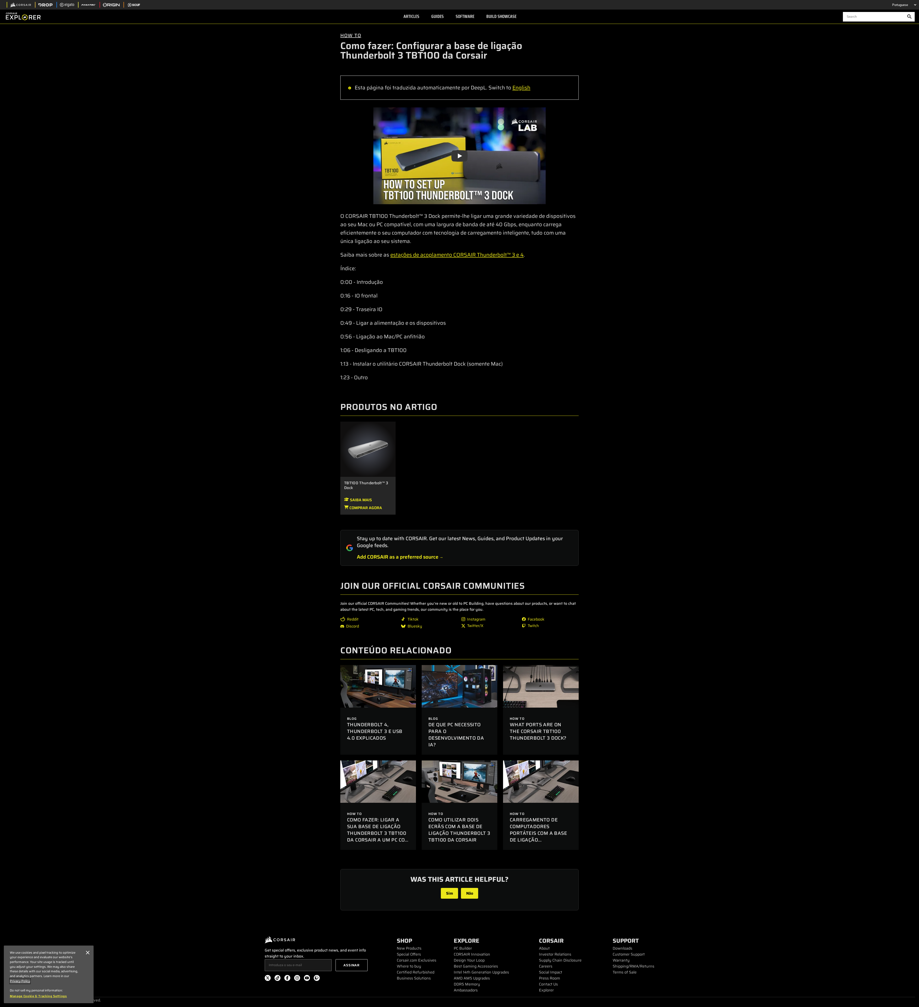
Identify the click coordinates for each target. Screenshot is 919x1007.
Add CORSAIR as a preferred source (397, 557)
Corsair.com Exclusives (416, 960)
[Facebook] (287, 979)
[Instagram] (297, 979)
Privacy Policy (20, 981)
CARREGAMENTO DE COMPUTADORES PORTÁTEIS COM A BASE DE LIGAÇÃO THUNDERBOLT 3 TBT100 (539, 833)
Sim (449, 893)
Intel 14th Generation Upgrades (481, 972)
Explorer (546, 990)
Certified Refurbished (415, 972)
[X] (268, 979)
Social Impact (550, 972)
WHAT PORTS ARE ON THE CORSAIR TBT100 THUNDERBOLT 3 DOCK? (538, 731)
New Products (409, 948)
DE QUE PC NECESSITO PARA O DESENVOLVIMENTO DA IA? (456, 734)
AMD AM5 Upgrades (472, 978)
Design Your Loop (469, 960)
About (544, 948)
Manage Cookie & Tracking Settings (38, 996)
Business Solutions (414, 978)
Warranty (621, 960)
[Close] (87, 952)
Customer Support (629, 954)
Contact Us (548, 984)
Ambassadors (466, 990)
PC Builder (463, 948)
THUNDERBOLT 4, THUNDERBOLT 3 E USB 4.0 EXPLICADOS (375, 731)
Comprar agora (365, 508)
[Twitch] (317, 979)
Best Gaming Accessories (476, 966)
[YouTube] (307, 979)
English (521, 87)
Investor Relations (555, 954)
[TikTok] (277, 979)
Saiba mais (360, 500)
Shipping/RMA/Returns (633, 966)
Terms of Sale (625, 972)
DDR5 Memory (467, 984)
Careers (545, 966)
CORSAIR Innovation (472, 954)
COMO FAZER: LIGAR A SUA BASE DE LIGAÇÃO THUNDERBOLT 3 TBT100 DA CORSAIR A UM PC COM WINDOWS (378, 833)
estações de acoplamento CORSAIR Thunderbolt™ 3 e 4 (457, 255)
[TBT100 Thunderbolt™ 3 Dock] (368, 449)
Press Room (549, 978)
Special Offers (409, 954)
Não (469, 893)
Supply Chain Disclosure (560, 960)
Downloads (622, 948)
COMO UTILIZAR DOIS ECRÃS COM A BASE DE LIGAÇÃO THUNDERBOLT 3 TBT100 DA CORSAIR (459, 830)
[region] (49, 974)
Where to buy (409, 966)
